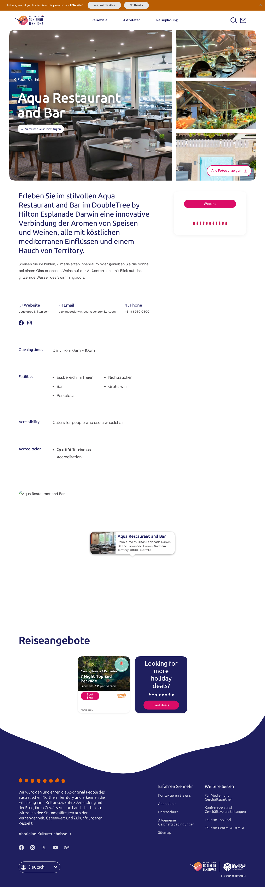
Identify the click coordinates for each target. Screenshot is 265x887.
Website (210, 203)
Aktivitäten (132, 20)
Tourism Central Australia (224, 828)
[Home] (29, 20)
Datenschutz (168, 812)
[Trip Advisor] (66, 847)
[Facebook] (21, 847)
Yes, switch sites (104, 5)
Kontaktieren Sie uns (174, 795)
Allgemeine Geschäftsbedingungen (176, 822)
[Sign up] (243, 20)
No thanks (136, 5)
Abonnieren (167, 804)
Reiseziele (99, 20)
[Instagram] (32, 847)
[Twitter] (44, 847)
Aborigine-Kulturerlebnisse (43, 833)
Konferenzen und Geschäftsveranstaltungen (225, 810)
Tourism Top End (218, 820)
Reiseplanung (167, 20)
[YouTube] (55, 847)
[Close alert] (260, 4)
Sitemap (164, 832)
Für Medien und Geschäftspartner (218, 797)
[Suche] (233, 20)
